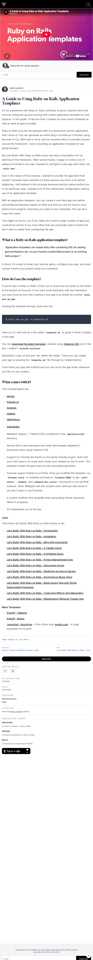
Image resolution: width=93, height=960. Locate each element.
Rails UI (5, 740)
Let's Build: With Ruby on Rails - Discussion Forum (35, 565)
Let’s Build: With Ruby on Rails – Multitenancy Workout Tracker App (45, 598)
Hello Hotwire (7, 722)
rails (20, 639)
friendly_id (13, 402)
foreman (11, 407)
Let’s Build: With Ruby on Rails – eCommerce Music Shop (39, 577)
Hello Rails (6, 731)
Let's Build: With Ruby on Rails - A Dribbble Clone (35, 553)
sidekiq (11, 413)
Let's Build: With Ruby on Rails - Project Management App (40, 559)
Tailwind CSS (71, 344)
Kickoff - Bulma (15, 618)
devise (11, 396)
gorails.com (61, 624)
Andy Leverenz (16, 88)
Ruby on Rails (16, 712)
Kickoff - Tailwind (17, 612)
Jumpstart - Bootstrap (19, 624)
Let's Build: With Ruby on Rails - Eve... (74, 650)
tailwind (25, 639)
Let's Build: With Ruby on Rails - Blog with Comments (37, 542)
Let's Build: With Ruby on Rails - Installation (31, 536)
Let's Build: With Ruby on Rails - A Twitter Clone (34, 548)
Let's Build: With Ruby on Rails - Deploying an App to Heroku (41, 571)
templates (10, 639)
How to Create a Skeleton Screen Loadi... (21, 650)
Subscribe (84, 74)
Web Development (9, 699)
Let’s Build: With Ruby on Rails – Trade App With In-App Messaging (45, 593)
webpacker (13, 426)
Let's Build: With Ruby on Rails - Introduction (32, 530)
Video (4, 702)
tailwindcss (13, 419)
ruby (16, 639)
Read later (46, 659)
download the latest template (28, 344)
